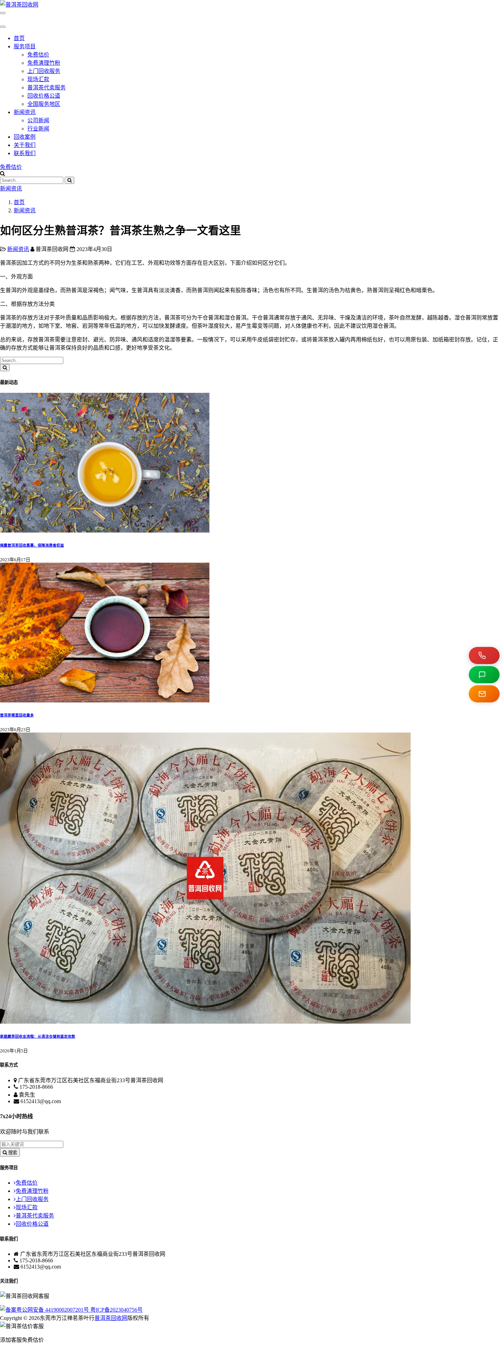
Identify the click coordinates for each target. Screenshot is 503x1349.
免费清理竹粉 (43, 63)
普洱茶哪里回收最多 (17, 715)
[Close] (2, 27)
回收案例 (25, 137)
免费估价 (38, 55)
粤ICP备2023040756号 (116, 1310)
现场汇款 (38, 79)
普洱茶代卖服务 (46, 87)
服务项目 (25, 46)
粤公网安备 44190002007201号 (53, 1310)
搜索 (12, 1152)
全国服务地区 (43, 104)
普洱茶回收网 (110, 1318)
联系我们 (25, 153)
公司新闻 (38, 120)
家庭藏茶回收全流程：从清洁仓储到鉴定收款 (37, 1036)
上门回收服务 (43, 71)
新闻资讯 (25, 112)
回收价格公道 (43, 96)
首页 (19, 38)
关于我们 (25, 145)
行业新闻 (38, 129)
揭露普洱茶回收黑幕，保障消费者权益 (32, 545)
